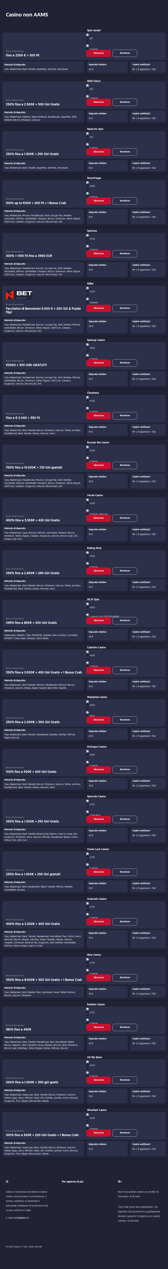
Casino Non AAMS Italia (24, 4)
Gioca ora (99, 53)
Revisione (125, 53)
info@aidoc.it (21, 1217)
